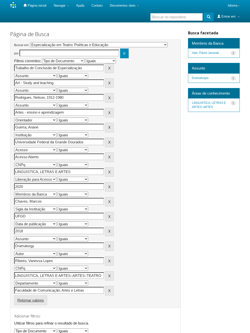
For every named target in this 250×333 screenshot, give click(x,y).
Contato (97, 5)
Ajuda (80, 5)
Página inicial (36, 5)
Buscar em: (21, 45)
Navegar (60, 5)
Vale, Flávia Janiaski (205, 53)
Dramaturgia (200, 78)
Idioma (232, 5)
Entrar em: (228, 16)
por (16, 53)
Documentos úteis (123, 5)
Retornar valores (30, 300)
